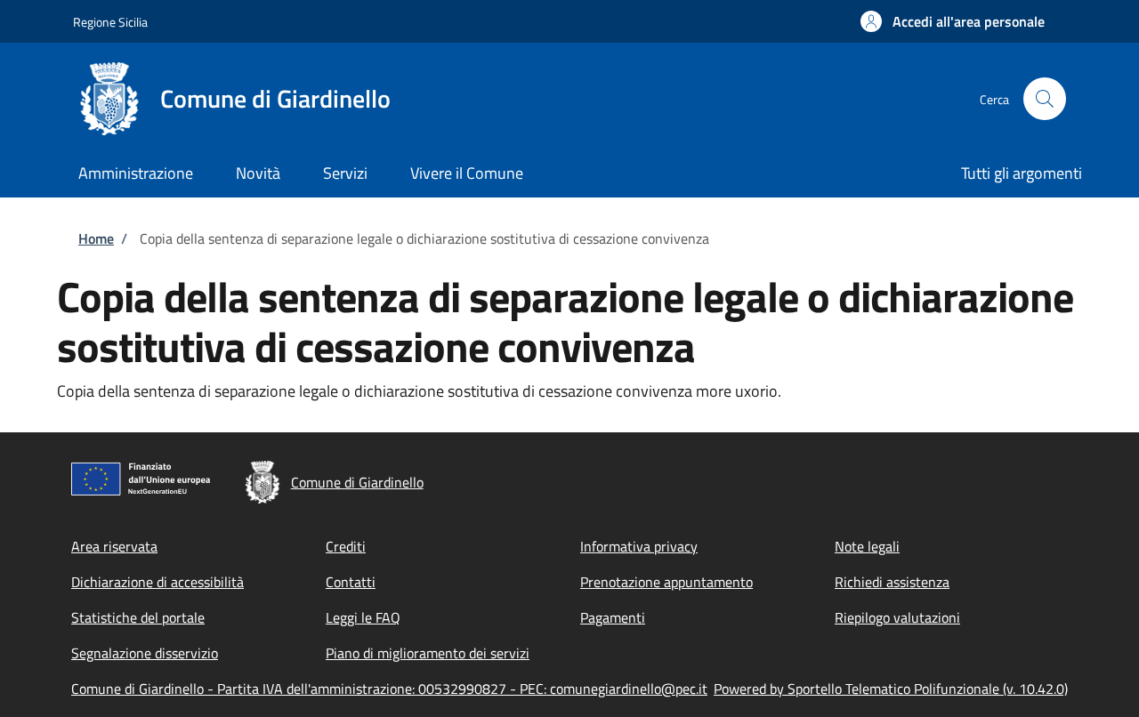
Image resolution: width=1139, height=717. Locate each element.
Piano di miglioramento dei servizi (427, 653)
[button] (952, 21)
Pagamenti (612, 617)
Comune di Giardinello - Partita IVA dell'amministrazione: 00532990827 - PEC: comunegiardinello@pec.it (389, 688)
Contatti (351, 581)
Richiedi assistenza (892, 581)
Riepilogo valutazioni (897, 617)
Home (96, 238)
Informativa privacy (639, 546)
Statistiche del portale (138, 617)
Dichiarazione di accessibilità (157, 581)
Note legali (867, 546)
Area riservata (114, 546)
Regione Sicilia (110, 21)
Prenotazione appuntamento (666, 581)
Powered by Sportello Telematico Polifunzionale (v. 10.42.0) (891, 688)
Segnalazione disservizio (144, 653)
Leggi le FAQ (363, 617)
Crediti (346, 546)
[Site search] (1044, 98)
